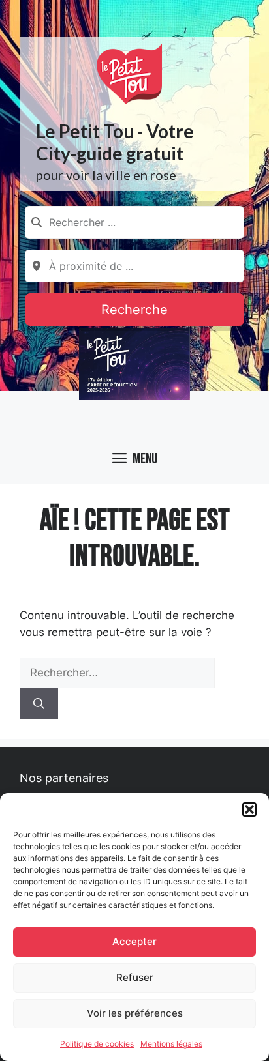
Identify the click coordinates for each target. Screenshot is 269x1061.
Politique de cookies (97, 1044)
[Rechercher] (39, 703)
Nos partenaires (64, 778)
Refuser (134, 977)
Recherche (134, 309)
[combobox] (134, 222)
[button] (249, 809)
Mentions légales (171, 1044)
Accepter (134, 941)
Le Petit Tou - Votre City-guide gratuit (115, 142)
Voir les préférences (135, 1013)
